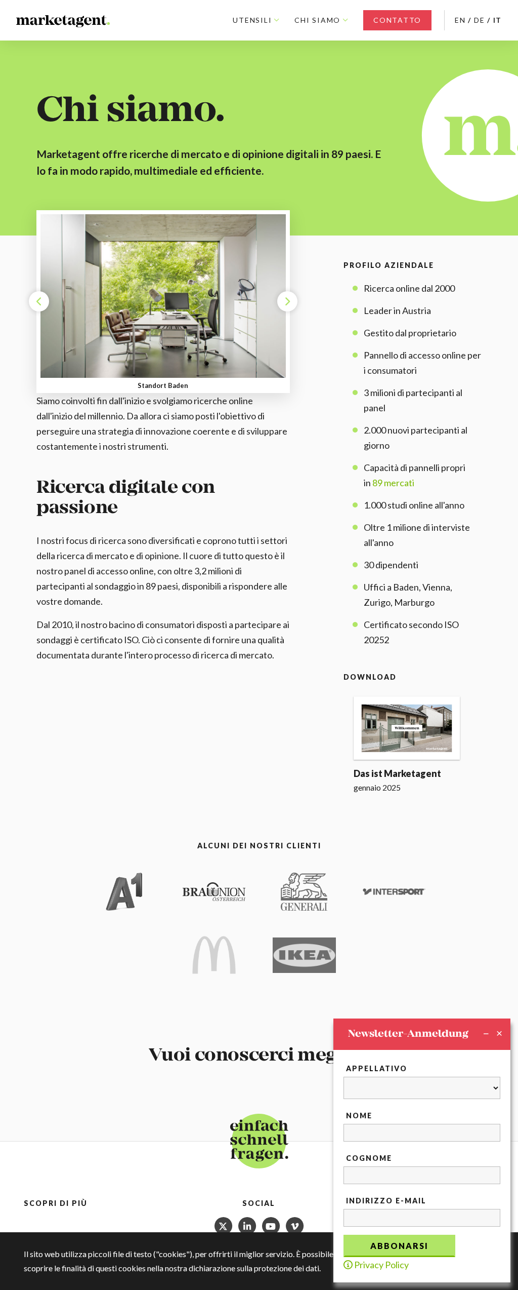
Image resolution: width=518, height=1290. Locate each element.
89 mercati (393, 482)
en (460, 20)
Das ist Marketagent (397, 773)
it (497, 20)
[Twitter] (224, 1224)
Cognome (369, 1158)
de (479, 20)
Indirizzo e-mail (386, 1200)
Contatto (397, 20)
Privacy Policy (381, 1264)
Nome (359, 1115)
